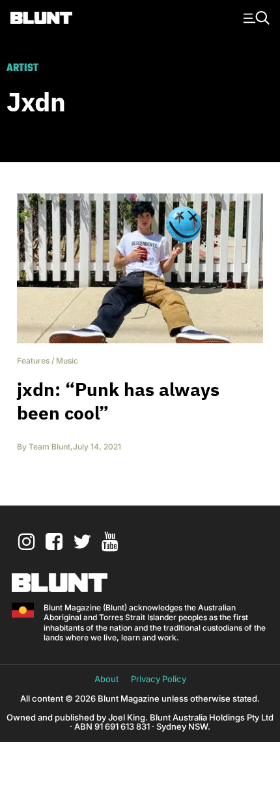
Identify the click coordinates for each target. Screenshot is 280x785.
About (106, 679)
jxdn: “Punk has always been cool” (118, 401)
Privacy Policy (158, 679)
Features (33, 360)
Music (67, 360)
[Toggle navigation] (255, 16)
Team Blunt (49, 446)
